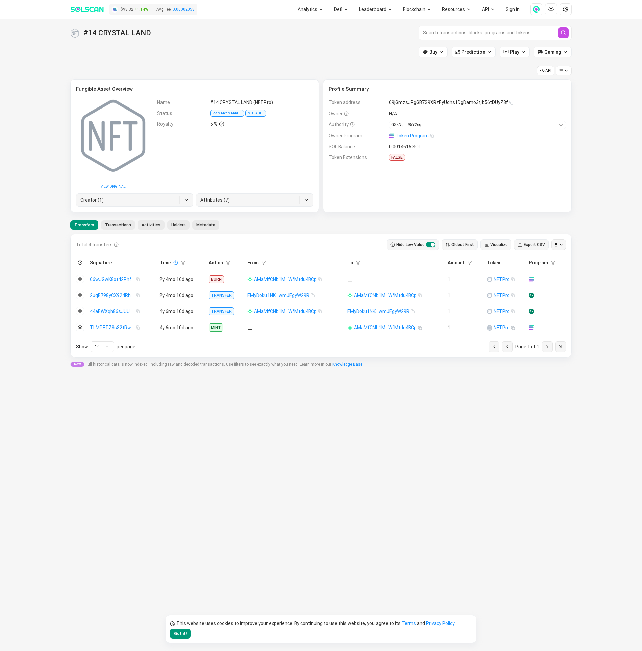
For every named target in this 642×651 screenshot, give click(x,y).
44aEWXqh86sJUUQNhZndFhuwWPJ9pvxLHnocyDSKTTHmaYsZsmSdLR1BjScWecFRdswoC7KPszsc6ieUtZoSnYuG (113, 311)
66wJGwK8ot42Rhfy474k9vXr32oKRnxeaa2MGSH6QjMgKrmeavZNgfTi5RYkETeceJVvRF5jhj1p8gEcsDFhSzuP (113, 279)
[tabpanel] (321, 296)
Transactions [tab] (118, 225)
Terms (409, 623)
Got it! (180, 633)
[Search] (563, 32)
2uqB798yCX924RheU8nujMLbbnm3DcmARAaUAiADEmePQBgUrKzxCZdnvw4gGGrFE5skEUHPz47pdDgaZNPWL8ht (113, 295)
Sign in (513, 9)
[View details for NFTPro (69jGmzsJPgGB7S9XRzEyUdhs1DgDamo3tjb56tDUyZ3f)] (489, 279)
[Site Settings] (566, 9)
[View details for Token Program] (531, 279)
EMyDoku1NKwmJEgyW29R (278, 295)
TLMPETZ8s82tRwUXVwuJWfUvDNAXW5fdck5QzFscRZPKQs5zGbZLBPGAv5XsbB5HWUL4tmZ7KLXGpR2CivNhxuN (113, 327)
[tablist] (144, 225)
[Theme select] (551, 9)
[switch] (430, 244)
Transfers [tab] (84, 225)
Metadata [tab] (205, 225)
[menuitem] (310, 9)
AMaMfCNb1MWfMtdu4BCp (285, 279)
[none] (533, 9)
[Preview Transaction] (80, 279)
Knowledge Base (347, 364)
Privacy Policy (440, 623)
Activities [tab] (151, 225)
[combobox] (102, 346)
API (548, 70)
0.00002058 (184, 9)
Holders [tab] (178, 225)
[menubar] (417, 9)
